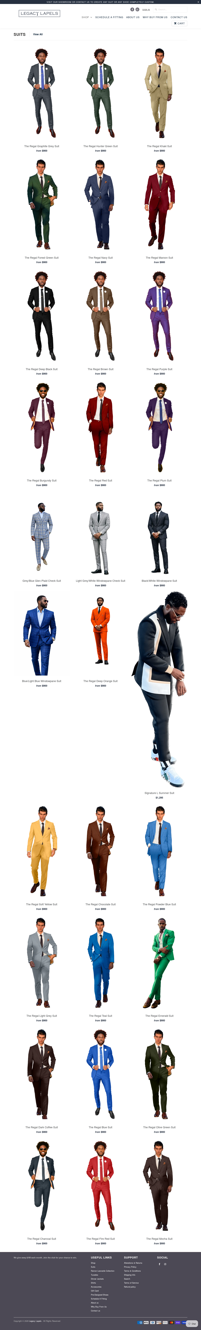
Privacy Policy (130, 1266)
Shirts (93, 1282)
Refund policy (130, 1286)
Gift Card (95, 1290)
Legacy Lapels (35, 1321)
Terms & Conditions (132, 1270)
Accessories (96, 1286)
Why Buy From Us (155, 17)
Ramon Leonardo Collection (102, 1270)
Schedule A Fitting (109, 17)
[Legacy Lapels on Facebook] (132, 9)
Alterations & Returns (133, 1262)
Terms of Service (131, 1282)
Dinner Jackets (97, 1278)
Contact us (179, 17)
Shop (86, 17)
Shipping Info (129, 1274)
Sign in (146, 9)
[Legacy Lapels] (39, 12)
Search (127, 1278)
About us (133, 17)
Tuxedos (94, 1274)
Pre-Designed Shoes (99, 1294)
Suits (20, 34)
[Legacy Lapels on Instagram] (137, 9)
